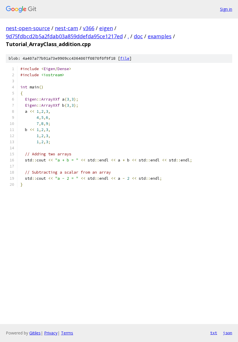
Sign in (226, 9)
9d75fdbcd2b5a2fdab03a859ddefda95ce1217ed (64, 36)
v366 (88, 28)
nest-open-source (28, 28)
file (124, 58)
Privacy (50, 333)
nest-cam (66, 28)
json (227, 332)
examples (160, 36)
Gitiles (35, 333)
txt (213, 332)
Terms (67, 333)
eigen (106, 28)
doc (138, 36)
